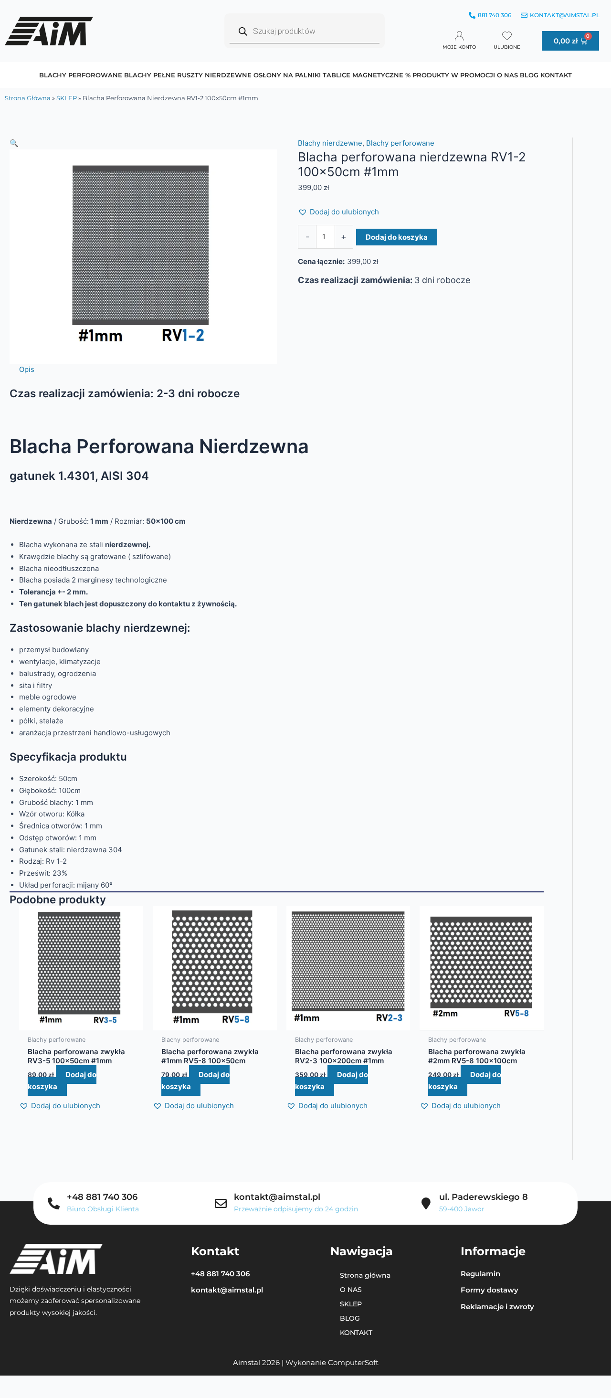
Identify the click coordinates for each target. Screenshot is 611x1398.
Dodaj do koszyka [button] (62, 1080)
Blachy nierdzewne (330, 143)
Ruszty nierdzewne (214, 75)
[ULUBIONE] (507, 36)
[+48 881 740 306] (54, 1203)
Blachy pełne (149, 75)
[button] (143, 143)
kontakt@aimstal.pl (277, 1197)
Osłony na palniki (287, 75)
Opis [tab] (26, 369)
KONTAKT (556, 75)
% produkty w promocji (450, 75)
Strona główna (28, 98)
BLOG (529, 75)
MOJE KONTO (459, 47)
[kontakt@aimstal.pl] (221, 1203)
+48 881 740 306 (102, 1197)
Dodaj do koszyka (397, 237)
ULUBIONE (507, 47)
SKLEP (66, 98)
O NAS (507, 75)
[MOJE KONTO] (459, 36)
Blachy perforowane (80, 75)
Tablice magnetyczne (363, 75)
